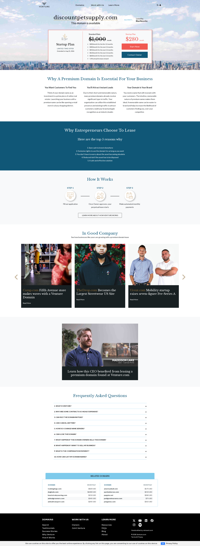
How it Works (48, 538)
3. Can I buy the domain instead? (68, 417)
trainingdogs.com (54, 489)
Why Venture (48, 534)
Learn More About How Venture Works (100, 215)
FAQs (104, 528)
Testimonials (48, 528)
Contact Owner (135, 55)
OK (163, 543)
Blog (104, 531)
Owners (75, 525)
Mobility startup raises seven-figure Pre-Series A (152, 292)
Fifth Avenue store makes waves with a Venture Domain (44, 294)
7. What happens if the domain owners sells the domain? (80, 440)
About (105, 534)
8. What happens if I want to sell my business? (75, 445)
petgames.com (110, 502)
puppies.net (108, 495)
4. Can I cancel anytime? (65, 423)
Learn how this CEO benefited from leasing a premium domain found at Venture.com (100, 373)
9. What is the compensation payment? (71, 451)
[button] (16, 277)
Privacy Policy (172, 543)
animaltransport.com (56, 502)
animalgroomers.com (56, 498)
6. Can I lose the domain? (65, 434)
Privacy (140, 537)
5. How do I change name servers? (69, 428)
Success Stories (49, 531)
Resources (107, 525)
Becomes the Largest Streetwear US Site (96, 292)
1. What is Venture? (62, 406)
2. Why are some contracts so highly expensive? (76, 412)
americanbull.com (111, 489)
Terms (133, 537)
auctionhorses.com (111, 492)
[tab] (100, 406)
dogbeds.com (53, 492)
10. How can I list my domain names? (70, 457)
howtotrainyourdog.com (57, 495)
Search (45, 525)
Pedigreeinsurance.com (113, 498)
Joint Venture (78, 528)
